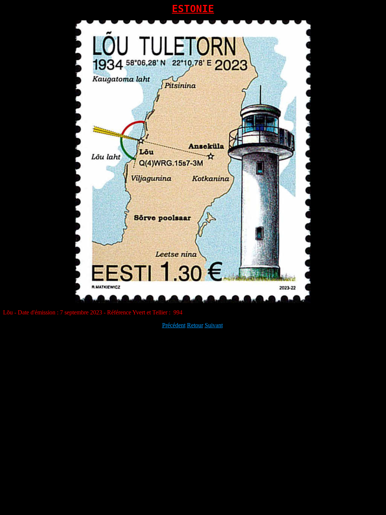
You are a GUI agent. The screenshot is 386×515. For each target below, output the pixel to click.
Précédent (173, 325)
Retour (195, 325)
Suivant (214, 325)
